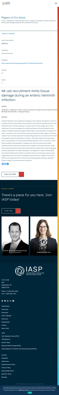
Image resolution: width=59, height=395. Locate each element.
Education (5, 312)
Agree (29, 392)
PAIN (3, 333)
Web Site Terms (6, 374)
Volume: (4, 70)
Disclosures (5, 361)
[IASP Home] (6, 3)
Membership (5, 322)
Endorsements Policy (8, 364)
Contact (4, 355)
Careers (4, 325)
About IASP (5, 328)
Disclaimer (5, 358)
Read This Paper (10, 174)
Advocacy (5, 319)
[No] (57, 390)
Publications (6, 306)
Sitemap (4, 377)
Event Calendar (6, 316)
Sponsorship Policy (8, 371)
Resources (5, 309)
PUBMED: (5, 60)
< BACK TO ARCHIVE (8, 34)
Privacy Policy (6, 368)
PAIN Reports (6, 339)
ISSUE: (4, 80)
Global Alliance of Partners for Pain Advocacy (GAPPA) (19, 349)
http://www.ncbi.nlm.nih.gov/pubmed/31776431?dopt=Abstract (22, 63)
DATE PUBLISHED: (8, 40)
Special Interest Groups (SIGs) (11, 346)
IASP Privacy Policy (24, 390)
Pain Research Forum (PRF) (10, 336)
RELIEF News (6, 342)
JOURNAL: (5, 50)
